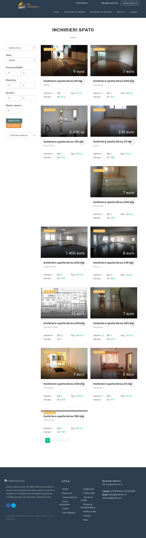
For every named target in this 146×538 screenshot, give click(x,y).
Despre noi (67, 493)
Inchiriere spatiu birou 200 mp (113, 202)
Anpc (85, 520)
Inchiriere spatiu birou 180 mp (64, 416)
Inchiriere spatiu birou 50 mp (63, 81)
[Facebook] (8, 505)
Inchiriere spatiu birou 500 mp (113, 81)
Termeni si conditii (87, 498)
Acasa (65, 489)
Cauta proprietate (65, 503)
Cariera (65, 508)
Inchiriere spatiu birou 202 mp (64, 262)
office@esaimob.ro (109, 3)
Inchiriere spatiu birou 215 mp (113, 262)
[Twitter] (13, 505)
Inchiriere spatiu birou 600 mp (64, 323)
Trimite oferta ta (130, 3)
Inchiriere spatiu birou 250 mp (113, 323)
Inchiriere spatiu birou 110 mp (63, 141)
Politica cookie (89, 511)
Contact (86, 516)
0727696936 (81, 3)
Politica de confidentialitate (88, 506)
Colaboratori (88, 489)
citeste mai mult (43, 497)
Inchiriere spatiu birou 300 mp (64, 383)
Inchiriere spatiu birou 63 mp (112, 383)
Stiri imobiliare (68, 513)
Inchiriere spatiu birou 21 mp (112, 141)
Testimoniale (89, 493)
